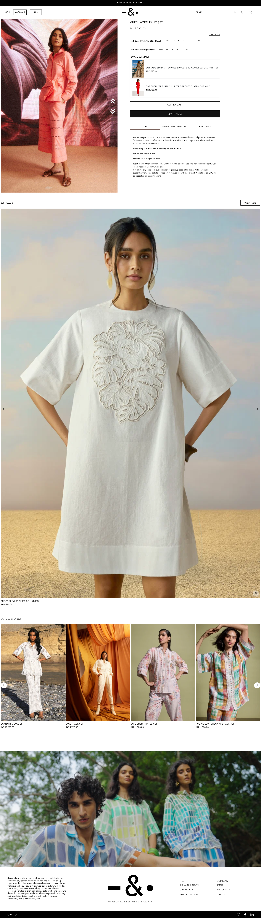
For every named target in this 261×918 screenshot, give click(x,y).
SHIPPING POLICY (187, 889)
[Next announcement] (255, 3)
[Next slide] (257, 685)
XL (193, 40)
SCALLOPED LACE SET (12, 723)
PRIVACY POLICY (223, 889)
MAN (36, 12)
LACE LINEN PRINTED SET (144, 723)
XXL (199, 40)
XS (173, 40)
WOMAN (20, 12)
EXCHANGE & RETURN (189, 885)
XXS (167, 40)
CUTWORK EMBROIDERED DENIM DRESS (20, 601)
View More (250, 202)
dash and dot (123, 902)
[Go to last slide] (4, 685)
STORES (220, 885)
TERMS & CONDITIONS (189, 894)
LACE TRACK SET (74, 723)
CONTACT (221, 894)
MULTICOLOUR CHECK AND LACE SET (215, 723)
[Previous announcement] (6, 3)
